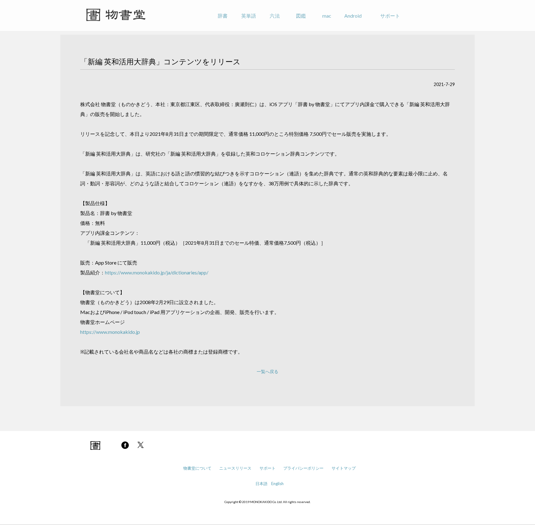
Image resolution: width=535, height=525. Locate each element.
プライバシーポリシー (303, 468)
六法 (275, 16)
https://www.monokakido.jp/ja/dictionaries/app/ (156, 272)
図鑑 (301, 16)
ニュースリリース (235, 468)
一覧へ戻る (267, 371)
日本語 (261, 483)
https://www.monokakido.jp (110, 332)
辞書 (223, 16)
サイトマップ (344, 468)
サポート (390, 16)
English (277, 483)
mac (326, 16)
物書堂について (197, 468)
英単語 (248, 16)
